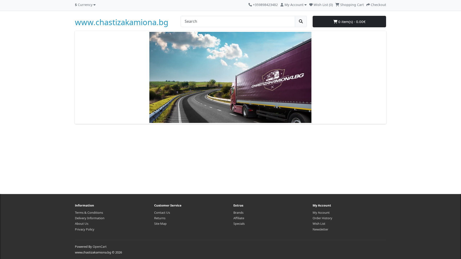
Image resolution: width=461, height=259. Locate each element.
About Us (81, 223)
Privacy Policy (84, 229)
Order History (322, 218)
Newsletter (320, 229)
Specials (239, 223)
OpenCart (100, 246)
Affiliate (238, 218)
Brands (238, 212)
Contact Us (162, 212)
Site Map (160, 223)
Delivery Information (89, 218)
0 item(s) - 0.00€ (351, 21)
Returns (159, 218)
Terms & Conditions (89, 212)
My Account (321, 212)
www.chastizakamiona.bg (121, 22)
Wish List (319, 223)
